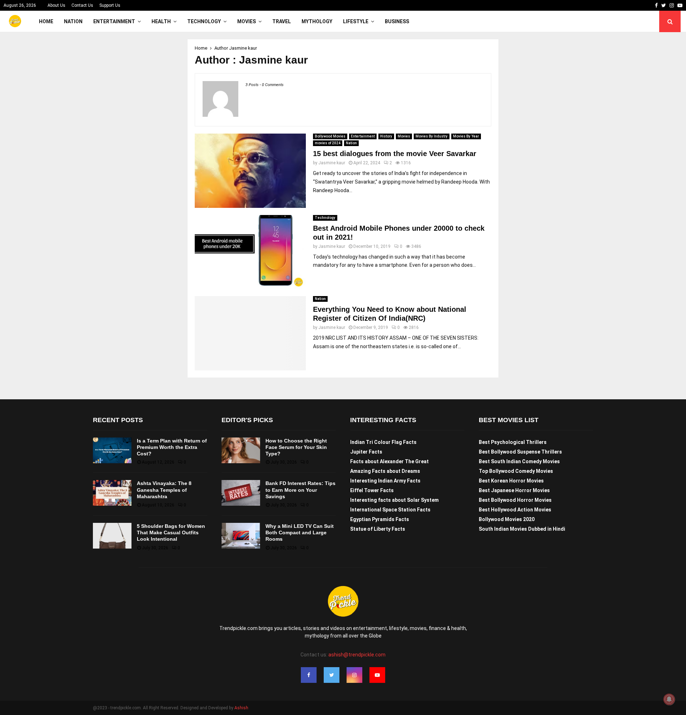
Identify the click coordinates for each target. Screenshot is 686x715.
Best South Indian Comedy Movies (519, 461)
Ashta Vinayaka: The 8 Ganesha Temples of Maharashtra (164, 489)
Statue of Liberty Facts (377, 529)
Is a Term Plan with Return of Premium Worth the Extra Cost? (172, 447)
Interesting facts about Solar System (394, 500)
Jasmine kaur (243, 48)
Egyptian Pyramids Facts (379, 519)
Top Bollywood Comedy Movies (516, 471)
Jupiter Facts (366, 452)
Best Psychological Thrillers (513, 442)
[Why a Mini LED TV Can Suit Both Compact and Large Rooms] (241, 536)
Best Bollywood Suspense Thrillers (520, 452)
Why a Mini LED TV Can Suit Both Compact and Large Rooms (299, 532)
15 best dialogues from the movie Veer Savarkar (394, 154)
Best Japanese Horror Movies (514, 490)
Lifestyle (355, 21)
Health (161, 21)
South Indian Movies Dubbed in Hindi (522, 529)
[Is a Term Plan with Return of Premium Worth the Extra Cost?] (112, 450)
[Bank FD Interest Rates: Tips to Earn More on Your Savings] (241, 493)
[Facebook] (309, 675)
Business (397, 21)
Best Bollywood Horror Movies (515, 500)
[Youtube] (377, 675)
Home (46, 21)
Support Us (109, 5)
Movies (246, 21)
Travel (281, 21)
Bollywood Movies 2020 (507, 519)
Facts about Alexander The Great (389, 461)
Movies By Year (466, 136)
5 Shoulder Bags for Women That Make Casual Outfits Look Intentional (171, 532)
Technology (204, 21)
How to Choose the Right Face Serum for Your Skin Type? (296, 447)
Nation (73, 21)
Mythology (317, 21)
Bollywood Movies (330, 136)
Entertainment (114, 21)
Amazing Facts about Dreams (385, 471)
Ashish (241, 707)
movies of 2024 (327, 143)
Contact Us (82, 5)
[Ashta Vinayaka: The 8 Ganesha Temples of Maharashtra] (112, 493)
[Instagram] (354, 675)
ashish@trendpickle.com (357, 655)
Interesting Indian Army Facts (385, 481)
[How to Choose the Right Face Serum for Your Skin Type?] (241, 450)
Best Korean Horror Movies (511, 481)
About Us (56, 5)
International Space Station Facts (390, 509)
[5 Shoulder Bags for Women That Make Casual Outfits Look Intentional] (112, 536)
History (386, 136)
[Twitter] (331, 675)
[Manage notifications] (669, 699)
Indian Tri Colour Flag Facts (383, 442)
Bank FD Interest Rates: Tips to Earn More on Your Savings (300, 489)
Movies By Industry (432, 136)
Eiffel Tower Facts (372, 490)
